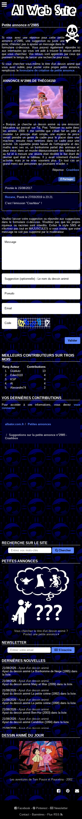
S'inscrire (65, 650)
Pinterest (41, 808)
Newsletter (60, 808)
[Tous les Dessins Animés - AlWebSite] (44, 17)
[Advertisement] (41, 496)
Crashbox (72, 170)
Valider (72, 340)
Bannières (38, 814)
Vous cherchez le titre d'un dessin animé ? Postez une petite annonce (41, 632)
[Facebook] (58, 791)
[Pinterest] (68, 791)
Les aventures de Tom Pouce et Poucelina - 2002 (41, 779)
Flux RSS (53, 814)
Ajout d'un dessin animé (34, 668)
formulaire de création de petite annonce (46, 70)
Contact (24, 814)
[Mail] (77, 791)
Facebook (23, 808)
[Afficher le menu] (4, 5)
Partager (67, 179)
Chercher (64, 550)
